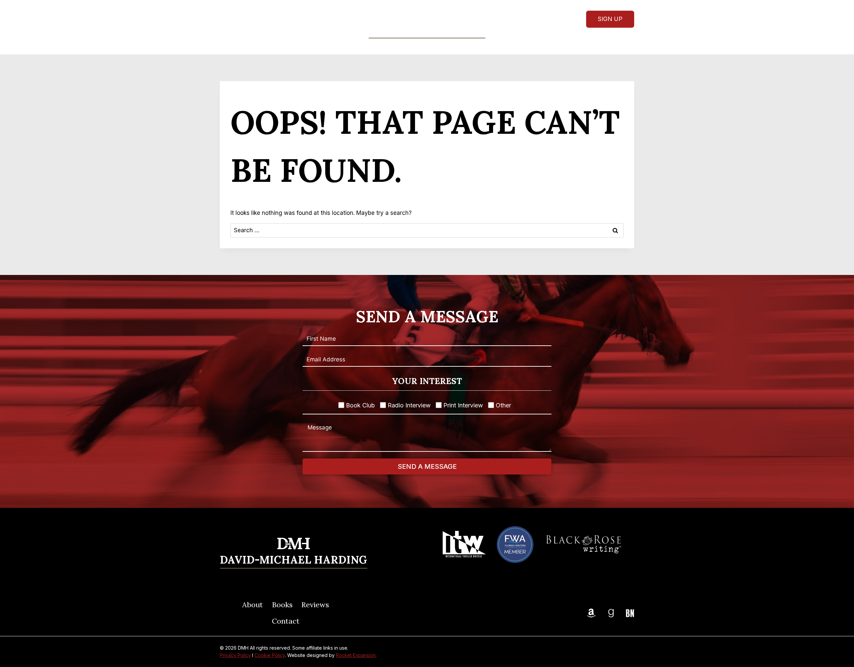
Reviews (442, 46)
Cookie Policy (270, 655)
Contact (479, 46)
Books (282, 604)
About (371, 46)
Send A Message (427, 466)
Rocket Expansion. (356, 655)
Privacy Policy (235, 655)
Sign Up (610, 18)
